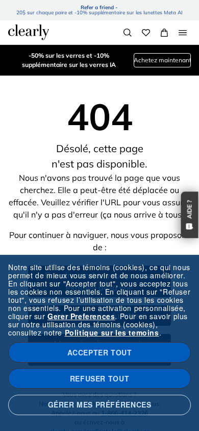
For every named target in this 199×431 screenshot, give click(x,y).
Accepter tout (99, 352)
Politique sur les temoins (112, 332)
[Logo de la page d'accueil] (28, 32)
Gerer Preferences (81, 316)
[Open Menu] (183, 33)
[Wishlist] (146, 33)
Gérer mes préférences (100, 404)
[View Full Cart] (164, 33)
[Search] (127, 33)
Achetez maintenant (162, 60)
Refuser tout (99, 378)
